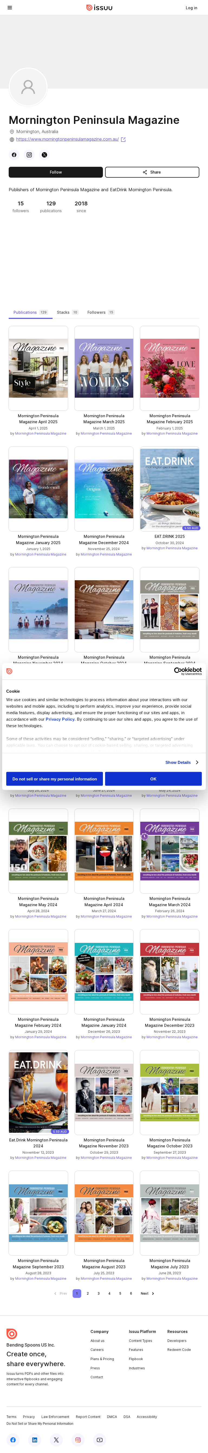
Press (95, 1368)
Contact (96, 1377)
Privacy (29, 1417)
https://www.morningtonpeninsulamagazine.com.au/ (71, 139)
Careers (97, 1350)
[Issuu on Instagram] (78, 1439)
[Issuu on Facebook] (13, 1439)
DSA (126, 1417)
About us (97, 1341)
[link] (191, 7)
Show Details (178, 762)
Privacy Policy (60, 719)
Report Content (88, 1417)
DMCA (112, 1417)
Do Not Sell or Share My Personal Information (39, 1424)
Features (136, 1350)
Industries (137, 1368)
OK (153, 778)
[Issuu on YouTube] (99, 1439)
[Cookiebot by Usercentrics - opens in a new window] (178, 671)
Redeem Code (179, 1350)
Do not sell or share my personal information (54, 778)
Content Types (140, 1341)
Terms (11, 1417)
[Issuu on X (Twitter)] (56, 1439)
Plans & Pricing (102, 1359)
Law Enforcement (55, 1417)
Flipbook (136, 1359)
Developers (177, 1341)
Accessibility (147, 1417)
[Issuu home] (99, 8)
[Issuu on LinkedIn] (34, 1439)
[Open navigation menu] (9, 7)
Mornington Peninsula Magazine (40, 433)
